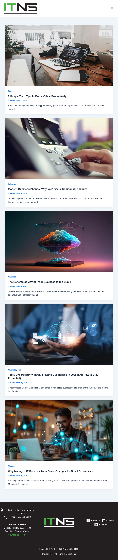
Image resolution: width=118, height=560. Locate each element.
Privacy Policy (49, 554)
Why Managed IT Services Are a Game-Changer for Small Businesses (50, 471)
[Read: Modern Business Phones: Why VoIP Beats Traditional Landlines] (59, 148)
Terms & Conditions (66, 554)
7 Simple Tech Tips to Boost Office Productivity (37, 96)
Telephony (12, 184)
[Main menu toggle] (112, 8)
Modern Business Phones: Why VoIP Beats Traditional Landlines (47, 189)
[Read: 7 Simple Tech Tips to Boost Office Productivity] (59, 55)
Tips (10, 91)
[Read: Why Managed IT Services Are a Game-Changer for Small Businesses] (59, 430)
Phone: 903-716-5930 (19, 517)
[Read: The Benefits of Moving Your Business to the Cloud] (59, 241)
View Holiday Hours (17, 535)
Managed (12, 277)
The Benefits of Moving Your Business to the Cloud (39, 281)
